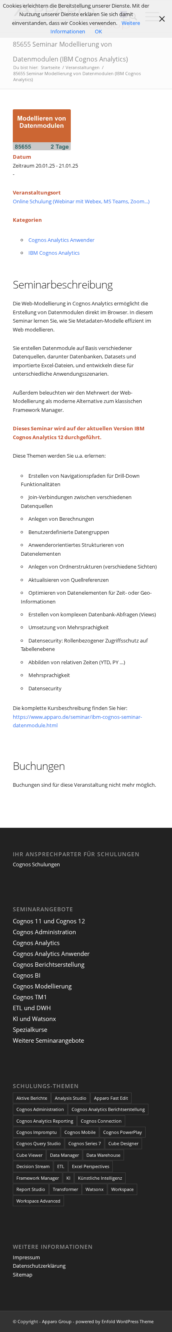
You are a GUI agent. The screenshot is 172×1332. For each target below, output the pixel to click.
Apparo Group (57, 1321)
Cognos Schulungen (36, 864)
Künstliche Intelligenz (100, 1178)
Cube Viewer (29, 1155)
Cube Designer (123, 1143)
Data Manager (64, 1155)
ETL (60, 1166)
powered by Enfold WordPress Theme (115, 1321)
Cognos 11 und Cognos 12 (49, 921)
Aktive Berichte (31, 1098)
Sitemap (22, 1274)
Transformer (65, 1189)
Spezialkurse (30, 1029)
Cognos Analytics (36, 943)
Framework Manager (37, 1178)
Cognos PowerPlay (122, 1132)
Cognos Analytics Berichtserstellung (108, 1109)
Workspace (122, 1189)
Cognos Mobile (80, 1132)
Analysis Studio (70, 1098)
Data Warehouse (103, 1155)
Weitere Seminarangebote (48, 1040)
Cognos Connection (101, 1121)
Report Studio (30, 1189)
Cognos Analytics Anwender (61, 239)
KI (68, 1178)
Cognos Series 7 (84, 1143)
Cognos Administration (44, 932)
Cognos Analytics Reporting (44, 1121)
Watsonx (95, 1189)
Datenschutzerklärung (39, 1265)
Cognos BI (26, 975)
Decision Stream (33, 1166)
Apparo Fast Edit (111, 1098)
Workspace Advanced (38, 1201)
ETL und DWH (32, 1008)
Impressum (26, 1257)
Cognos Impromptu (36, 1132)
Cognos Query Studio (38, 1143)
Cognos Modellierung (42, 986)
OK (98, 31)
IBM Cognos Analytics (54, 252)
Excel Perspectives (90, 1166)
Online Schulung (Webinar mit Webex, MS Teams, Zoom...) (81, 201)
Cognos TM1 (30, 997)
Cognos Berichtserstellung (48, 964)
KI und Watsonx (34, 1019)
